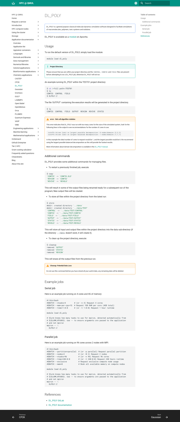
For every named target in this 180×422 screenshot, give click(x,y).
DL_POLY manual (101, 147)
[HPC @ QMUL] (13, 3)
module (72, 37)
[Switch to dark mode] (135, 3)
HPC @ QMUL (17, 15)
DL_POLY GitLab (56, 400)
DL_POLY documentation (60, 405)
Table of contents (148, 15)
